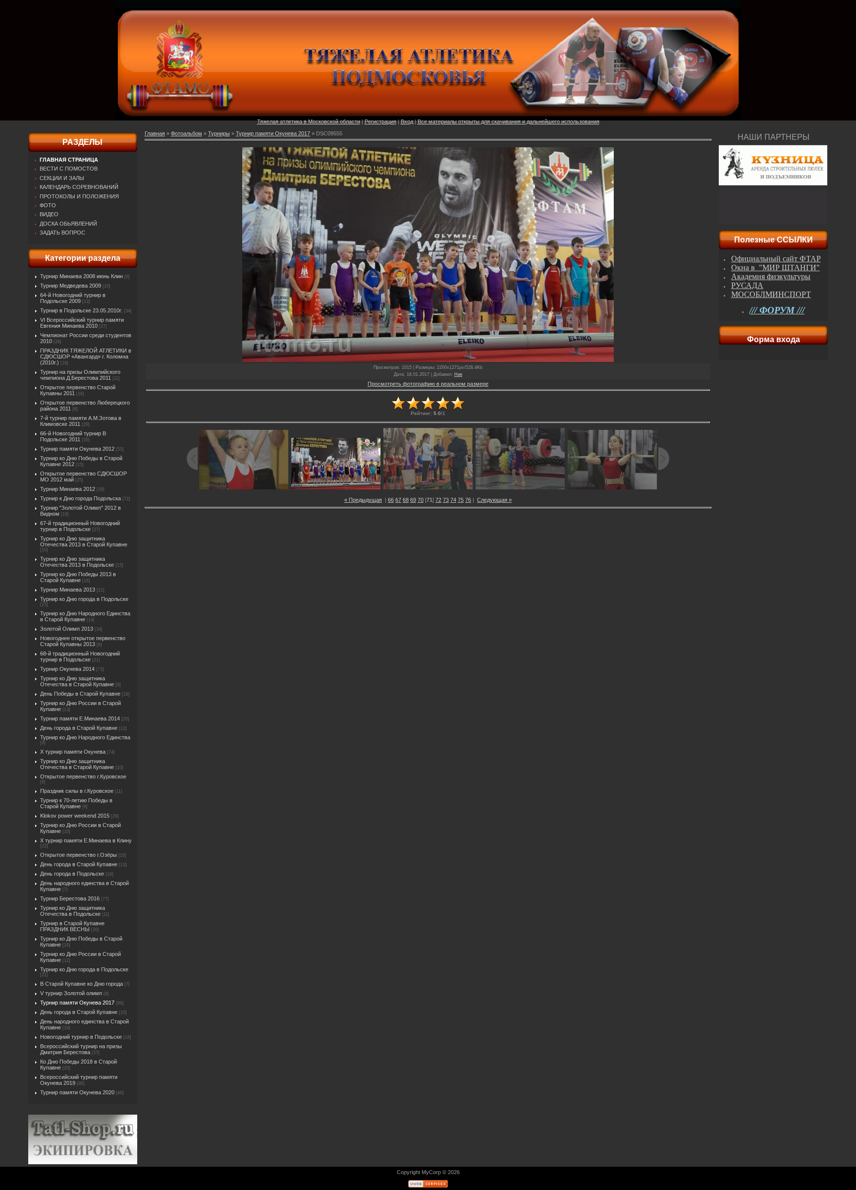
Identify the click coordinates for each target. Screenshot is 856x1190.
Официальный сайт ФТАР (776, 258)
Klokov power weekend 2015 (74, 816)
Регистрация (380, 121)
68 (406, 500)
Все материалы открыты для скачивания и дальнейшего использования (508, 121)
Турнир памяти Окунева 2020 (77, 1092)
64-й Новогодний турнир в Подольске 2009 (73, 298)
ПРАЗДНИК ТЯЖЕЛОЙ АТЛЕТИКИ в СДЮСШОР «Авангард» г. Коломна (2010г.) (85, 356)
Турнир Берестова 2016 (70, 898)
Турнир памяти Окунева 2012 (77, 449)
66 (391, 500)
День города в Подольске (72, 874)
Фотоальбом (186, 133)
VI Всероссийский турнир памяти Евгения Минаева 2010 (82, 323)
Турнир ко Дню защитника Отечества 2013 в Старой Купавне (83, 541)
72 (438, 500)
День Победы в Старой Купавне (80, 694)
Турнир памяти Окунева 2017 (77, 1003)
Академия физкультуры (770, 276)
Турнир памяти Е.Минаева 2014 (80, 718)
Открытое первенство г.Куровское (83, 776)
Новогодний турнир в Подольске (81, 1037)
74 (453, 500)
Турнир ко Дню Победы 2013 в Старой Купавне (78, 577)
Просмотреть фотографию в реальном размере (428, 384)
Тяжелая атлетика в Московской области (308, 121)
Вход (407, 121)
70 (421, 500)
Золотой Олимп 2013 (66, 629)
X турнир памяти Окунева (73, 752)
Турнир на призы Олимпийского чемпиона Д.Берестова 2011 (80, 375)
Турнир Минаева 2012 (67, 489)
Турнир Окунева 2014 (67, 669)
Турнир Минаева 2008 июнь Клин (81, 276)
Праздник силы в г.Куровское (76, 791)
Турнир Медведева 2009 (70, 286)
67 (398, 500)
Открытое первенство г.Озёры (78, 855)
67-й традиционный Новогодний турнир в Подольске (80, 526)
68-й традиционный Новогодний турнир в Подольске (80, 656)
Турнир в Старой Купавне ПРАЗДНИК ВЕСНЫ (72, 926)
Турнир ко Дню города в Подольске (84, 599)
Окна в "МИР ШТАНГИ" (775, 267)
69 (413, 500)
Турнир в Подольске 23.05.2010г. (81, 310)
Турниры (219, 133)
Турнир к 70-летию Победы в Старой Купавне (76, 803)
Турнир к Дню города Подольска (80, 498)
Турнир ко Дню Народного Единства (85, 737)
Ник (458, 374)
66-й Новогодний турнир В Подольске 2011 (73, 436)
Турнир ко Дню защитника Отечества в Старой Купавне (77, 681)
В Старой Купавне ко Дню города (81, 984)
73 (446, 500)
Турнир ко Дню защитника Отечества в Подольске (72, 911)
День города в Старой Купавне (78, 728)
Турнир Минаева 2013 (67, 590)
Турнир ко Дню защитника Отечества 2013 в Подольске (77, 562)
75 (461, 500)
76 (468, 500)
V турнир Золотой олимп (71, 993)
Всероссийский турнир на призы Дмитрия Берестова (81, 1049)
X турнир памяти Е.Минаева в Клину (86, 840)
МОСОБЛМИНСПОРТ (771, 294)
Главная (155, 133)
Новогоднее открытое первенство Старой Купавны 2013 (82, 641)
